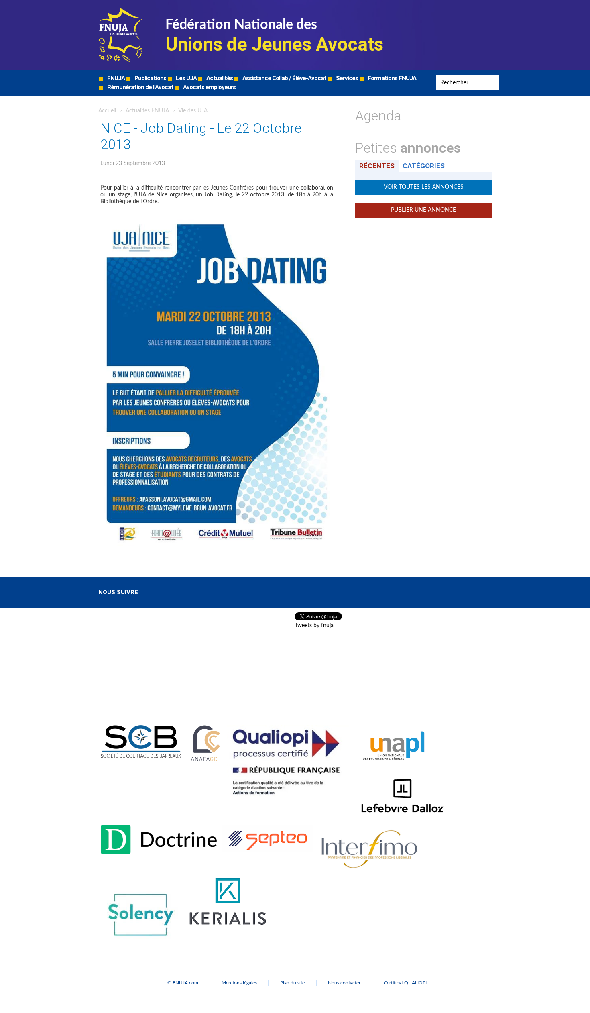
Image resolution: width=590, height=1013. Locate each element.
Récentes (377, 166)
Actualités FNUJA (147, 111)
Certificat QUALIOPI (405, 982)
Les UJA (186, 78)
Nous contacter (344, 982)
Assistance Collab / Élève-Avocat (283, 78)
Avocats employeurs (209, 87)
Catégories (424, 166)
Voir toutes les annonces (424, 187)
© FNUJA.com (182, 982)
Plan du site (292, 982)
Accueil (107, 111)
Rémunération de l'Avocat (139, 87)
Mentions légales (239, 982)
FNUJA (115, 78)
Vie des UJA (193, 111)
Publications (149, 78)
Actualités (219, 78)
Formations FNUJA (391, 78)
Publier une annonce (423, 210)
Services (346, 78)
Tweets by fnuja (314, 625)
